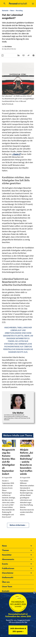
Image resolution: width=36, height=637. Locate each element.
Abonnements (8, 559)
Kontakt (5, 591)
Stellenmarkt (7, 577)
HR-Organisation (25, 446)
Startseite (5, 10)
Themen (5, 550)
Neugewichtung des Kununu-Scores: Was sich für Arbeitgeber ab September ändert (8, 461)
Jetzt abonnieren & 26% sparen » (18, 630)
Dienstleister (7, 573)
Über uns (6, 582)
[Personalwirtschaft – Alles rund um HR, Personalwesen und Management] (18, 3)
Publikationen (8, 568)
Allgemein (6, 446)
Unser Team (7, 586)
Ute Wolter (8, 46)
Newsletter (7, 555)
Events (5, 564)
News (12, 10)
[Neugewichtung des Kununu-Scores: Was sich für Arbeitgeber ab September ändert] (9, 443)
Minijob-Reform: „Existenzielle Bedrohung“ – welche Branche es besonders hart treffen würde (26, 461)
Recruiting (19, 10)
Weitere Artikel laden (17, 525)
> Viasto (15, 154)
